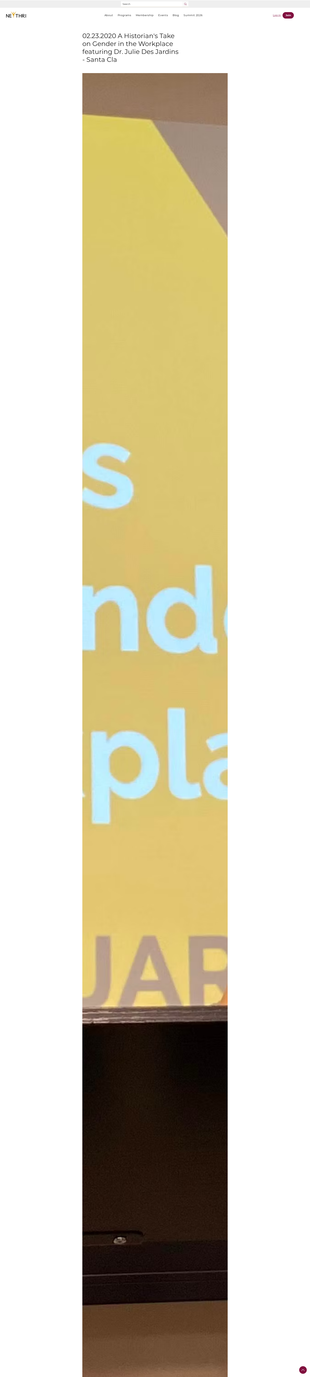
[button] (109, 15)
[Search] (185, 4)
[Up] (303, 1370)
